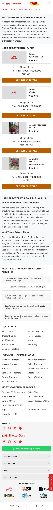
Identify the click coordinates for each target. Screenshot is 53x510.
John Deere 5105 (35, 396)
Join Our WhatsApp (28, 448)
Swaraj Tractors (9, 377)
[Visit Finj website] (44, 489)
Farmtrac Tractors (10, 381)
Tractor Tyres (8, 344)
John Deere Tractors (11, 372)
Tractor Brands (9, 336)
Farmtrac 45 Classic (36, 409)
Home (4, 9)
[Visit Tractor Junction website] (9, 489)
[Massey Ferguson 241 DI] (14, 128)
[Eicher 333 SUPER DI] (14, 57)
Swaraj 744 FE (8, 401)
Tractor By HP (9, 463)
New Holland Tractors (37, 368)
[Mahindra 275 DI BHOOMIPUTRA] (14, 163)
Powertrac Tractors (36, 359)
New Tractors (8, 331)
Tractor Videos (34, 336)
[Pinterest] (20, 428)
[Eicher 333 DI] (14, 92)
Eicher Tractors (34, 364)
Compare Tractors (10, 349)
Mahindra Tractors (10, 359)
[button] (26, 280)
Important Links (10, 477)
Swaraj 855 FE (8, 396)
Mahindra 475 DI (9, 414)
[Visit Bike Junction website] (26, 489)
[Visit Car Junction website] (44, 495)
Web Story (32, 344)
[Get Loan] (34, 3)
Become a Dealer (35, 331)
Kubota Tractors (34, 372)
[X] (15, 428)
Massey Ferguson (37, 126)
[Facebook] (4, 428)
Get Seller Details (26, 80)
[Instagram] (9, 428)
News (30, 340)
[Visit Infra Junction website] (9, 495)
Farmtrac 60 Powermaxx (13, 392)
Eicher (35, 55)
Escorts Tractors (35, 377)
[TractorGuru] (14, 3)
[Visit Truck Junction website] (26, 495)
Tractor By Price (10, 456)
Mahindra (36, 162)
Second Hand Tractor (20, 9)
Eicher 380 (32, 392)
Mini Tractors (8, 340)
